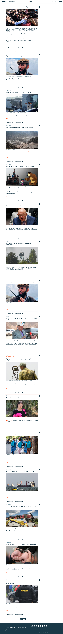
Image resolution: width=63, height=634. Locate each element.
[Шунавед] (58, 1)
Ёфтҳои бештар (22, 619)
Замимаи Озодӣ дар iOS (22, 627)
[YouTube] (55, 1)
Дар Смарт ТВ (20, 629)
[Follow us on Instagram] (38, 626)
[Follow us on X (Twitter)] (40, 626)
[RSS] (44, 626)
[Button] (10, 47)
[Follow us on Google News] (32, 626)
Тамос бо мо (7, 630)
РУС (52, 1)
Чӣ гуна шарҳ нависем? (8, 629)
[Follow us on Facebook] (34, 626)
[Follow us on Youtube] (36, 626)
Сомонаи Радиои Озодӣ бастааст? (10, 627)
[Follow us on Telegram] (42, 626)
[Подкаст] (46, 626)
